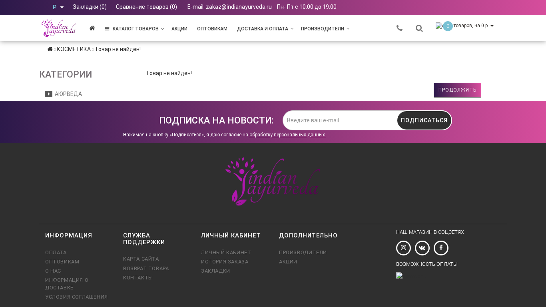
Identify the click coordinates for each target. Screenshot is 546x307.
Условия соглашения (76, 297)
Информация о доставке (66, 283)
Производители (322, 29)
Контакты (138, 278)
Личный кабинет (226, 252)
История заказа (224, 262)
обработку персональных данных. (287, 135)
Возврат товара (146, 268)
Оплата (56, 252)
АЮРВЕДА (67, 94)
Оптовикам (212, 29)
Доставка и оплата (262, 29)
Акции (179, 29)
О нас (53, 271)
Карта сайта (141, 259)
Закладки (215, 271)
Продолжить (457, 90)
